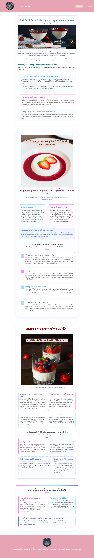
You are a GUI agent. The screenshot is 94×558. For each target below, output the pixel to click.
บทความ (30, 6)
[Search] (21, 6)
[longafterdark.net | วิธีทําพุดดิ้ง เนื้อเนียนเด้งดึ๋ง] (9, 6)
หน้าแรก (25, 6)
